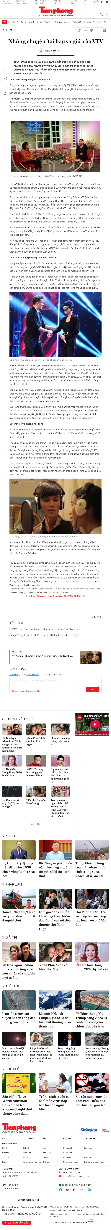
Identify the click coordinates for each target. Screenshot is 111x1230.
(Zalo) (78, 1172)
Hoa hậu (87, 1157)
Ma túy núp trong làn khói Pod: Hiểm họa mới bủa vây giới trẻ (91, 1100)
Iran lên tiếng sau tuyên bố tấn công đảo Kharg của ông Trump (19, 1017)
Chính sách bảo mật (28, 1200)
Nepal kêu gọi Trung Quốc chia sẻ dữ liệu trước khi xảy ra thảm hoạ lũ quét (97, 1053)
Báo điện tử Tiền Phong (56, 11)
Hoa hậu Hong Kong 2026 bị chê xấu (12, 772)
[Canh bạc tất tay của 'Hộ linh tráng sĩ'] (12, 792)
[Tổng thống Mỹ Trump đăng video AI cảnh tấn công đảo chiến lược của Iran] (92, 1000)
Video (5, 1139)
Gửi (92, 689)
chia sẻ (79, 30)
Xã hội (12, 22)
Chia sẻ (5, 78)
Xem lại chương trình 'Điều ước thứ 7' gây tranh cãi (44, 655)
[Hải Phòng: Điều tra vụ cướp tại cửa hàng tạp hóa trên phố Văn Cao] (92, 899)
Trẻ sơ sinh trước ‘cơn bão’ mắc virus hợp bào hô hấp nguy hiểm (55, 1102)
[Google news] (90, 1189)
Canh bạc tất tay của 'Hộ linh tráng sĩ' (11, 803)
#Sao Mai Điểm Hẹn (69, 629)
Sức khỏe (48, 22)
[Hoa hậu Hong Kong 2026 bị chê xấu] (12, 760)
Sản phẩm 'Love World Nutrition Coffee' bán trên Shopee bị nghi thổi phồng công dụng (17, 1105)
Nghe (5, 71)
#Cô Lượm (40, 635)
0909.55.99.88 (68, 1172)
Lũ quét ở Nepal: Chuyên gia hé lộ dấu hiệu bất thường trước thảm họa (55, 1019)
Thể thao (87, 22)
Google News (104, 30)
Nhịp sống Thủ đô (70, 1162)
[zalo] (82, 1189)
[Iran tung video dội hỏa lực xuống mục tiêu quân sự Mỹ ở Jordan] (14, 1039)
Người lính (97, 22)
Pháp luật (77, 22)
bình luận (98, 30)
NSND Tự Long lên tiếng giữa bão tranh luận (34, 772)
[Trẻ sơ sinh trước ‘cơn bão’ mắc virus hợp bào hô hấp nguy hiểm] (55, 1083)
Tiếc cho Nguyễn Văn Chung (36, 801)
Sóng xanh (29, 22)
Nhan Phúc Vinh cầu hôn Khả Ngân (35, 741)
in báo (91, 30)
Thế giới (58, 22)
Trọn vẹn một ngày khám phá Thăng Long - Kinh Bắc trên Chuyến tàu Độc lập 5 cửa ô (60, 807)
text (85, 30)
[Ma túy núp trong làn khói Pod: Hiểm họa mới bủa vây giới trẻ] (92, 1083)
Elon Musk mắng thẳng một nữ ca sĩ (60, 741)
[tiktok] (75, 1189)
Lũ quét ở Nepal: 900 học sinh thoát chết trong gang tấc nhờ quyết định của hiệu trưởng (41, 1055)
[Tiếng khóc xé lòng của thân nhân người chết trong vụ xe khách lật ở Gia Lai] (92, 850)
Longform (89, 1139)
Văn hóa (5, 1157)
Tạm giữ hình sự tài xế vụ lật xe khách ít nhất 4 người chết (18, 916)
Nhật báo (28, 1139)
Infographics (9, 1143)
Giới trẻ (67, 22)
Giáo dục (47, 1157)
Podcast (68, 1139)
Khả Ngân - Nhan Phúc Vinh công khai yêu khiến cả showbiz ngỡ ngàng (12, 744)
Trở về (5, 101)
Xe (105, 22)
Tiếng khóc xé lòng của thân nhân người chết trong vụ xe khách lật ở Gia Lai (90, 869)
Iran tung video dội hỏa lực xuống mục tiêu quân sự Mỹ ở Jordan (13, 1053)
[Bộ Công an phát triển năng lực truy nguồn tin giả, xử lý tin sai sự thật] (55, 850)
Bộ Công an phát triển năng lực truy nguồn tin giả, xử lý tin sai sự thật (55, 869)
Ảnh (45, 1139)
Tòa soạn (7, 1169)
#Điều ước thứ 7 (30, 629)
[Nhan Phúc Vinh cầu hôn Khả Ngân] (36, 729)
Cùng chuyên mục (17, 719)
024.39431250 (11, 1176)
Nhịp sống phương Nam (94, 1162)
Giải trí (8, 30)
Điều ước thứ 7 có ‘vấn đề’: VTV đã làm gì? (60, 596)
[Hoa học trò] (105, 1130)
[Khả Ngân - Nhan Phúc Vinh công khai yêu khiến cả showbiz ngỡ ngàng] (12, 729)
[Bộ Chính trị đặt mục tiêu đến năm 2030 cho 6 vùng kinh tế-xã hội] (19, 850)
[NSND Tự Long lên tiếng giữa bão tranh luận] (36, 760)
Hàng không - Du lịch (32, 1162)
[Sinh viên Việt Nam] (89, 1130)
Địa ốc (39, 22)
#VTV (14, 629)
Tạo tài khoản (32, 674)
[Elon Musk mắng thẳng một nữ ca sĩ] (60, 729)
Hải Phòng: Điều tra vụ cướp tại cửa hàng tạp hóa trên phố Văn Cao (91, 918)
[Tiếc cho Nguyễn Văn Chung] (36, 792)
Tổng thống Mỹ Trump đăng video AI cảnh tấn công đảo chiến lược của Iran (91, 1019)
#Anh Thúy (71, 635)
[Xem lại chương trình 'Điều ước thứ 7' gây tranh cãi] (91, 657)
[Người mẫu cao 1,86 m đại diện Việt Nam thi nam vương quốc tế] (60, 760)
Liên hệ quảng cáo (69, 1169)
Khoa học (67, 1157)
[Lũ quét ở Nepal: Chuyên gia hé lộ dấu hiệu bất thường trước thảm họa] (55, 1000)
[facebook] (102, 2)
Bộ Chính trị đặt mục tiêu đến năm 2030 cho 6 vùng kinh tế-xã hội (18, 869)
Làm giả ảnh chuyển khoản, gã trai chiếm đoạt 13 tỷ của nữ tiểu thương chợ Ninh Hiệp (55, 920)
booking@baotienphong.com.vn (75, 1176)
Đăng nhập (14, 674)
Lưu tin (5, 86)
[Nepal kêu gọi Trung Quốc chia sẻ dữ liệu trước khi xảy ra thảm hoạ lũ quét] (97, 1039)
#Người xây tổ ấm (20, 635)
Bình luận (5, 93)
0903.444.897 (11, 1188)
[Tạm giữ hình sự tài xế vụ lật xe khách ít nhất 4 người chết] (19, 899)
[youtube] (107, 2)
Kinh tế (20, 22)
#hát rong (48, 629)
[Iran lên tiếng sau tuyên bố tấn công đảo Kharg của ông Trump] (19, 1000)
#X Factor (55, 635)
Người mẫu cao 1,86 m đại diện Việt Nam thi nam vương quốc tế (60, 775)
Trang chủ (4, 22)
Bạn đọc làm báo (18, 1222)
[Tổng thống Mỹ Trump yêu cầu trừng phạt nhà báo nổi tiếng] (69, 1039)
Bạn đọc (6, 1162)
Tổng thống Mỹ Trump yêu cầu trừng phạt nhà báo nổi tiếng (69, 1053)
